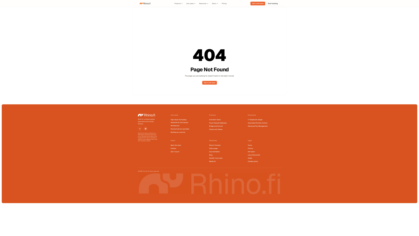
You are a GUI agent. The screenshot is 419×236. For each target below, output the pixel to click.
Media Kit (212, 161)
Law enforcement (254, 155)
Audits (250, 158)
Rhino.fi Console (215, 145)
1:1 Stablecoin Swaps (255, 120)
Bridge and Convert (216, 126)
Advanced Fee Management (258, 126)
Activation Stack (215, 120)
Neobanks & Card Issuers (179, 122)
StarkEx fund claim (216, 158)
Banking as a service (178, 132)
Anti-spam (251, 152)
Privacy (250, 148)
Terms (250, 145)
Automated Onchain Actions (257, 123)
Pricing (224, 3)
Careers (173, 148)
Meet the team (176, 145)
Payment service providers (180, 129)
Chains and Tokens (216, 129)
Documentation (214, 152)
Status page (213, 148)
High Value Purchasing (178, 120)
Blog (210, 155)
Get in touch (175, 152)
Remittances (175, 126)
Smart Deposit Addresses (218, 123)
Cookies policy (253, 161)
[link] (145, 3)
